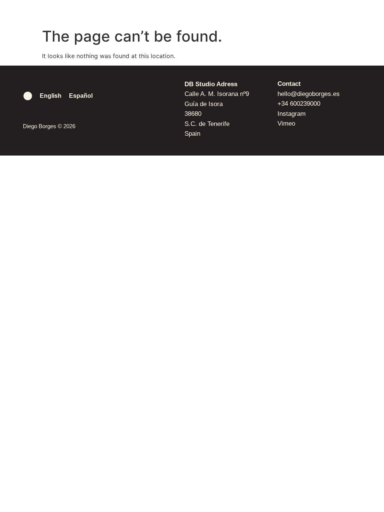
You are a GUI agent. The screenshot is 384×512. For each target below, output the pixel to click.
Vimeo (286, 123)
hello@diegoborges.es (309, 93)
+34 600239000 (299, 103)
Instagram (292, 113)
